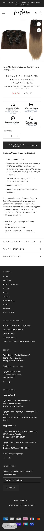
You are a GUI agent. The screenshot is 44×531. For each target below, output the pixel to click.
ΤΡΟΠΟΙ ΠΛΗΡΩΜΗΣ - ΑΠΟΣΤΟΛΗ (17, 326)
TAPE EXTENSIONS (10, 285)
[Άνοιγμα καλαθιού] (41, 13)
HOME (5, 277)
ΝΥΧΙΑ (5, 293)
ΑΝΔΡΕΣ (6, 297)
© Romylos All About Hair (22, 505)
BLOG (5, 305)
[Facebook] (4, 381)
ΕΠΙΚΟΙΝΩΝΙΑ (8, 313)
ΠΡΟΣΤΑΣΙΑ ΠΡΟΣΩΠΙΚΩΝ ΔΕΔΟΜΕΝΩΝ (19, 342)
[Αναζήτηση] (36, 13)
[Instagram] (9, 381)
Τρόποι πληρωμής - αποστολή (19, 242)
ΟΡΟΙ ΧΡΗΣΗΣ (9, 334)
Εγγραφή (10, 488)
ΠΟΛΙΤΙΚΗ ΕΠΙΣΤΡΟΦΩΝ (13, 330)
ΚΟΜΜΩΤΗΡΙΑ (9, 301)
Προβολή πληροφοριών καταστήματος (19, 230)
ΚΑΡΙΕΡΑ (6, 309)
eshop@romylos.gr (15, 366)
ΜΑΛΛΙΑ (6, 289)
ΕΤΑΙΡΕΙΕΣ (7, 281)
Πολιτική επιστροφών (14, 249)
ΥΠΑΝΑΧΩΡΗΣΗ (9, 338)
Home (5, 67)
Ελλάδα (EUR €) (21, 500)
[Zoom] (39, 24)
